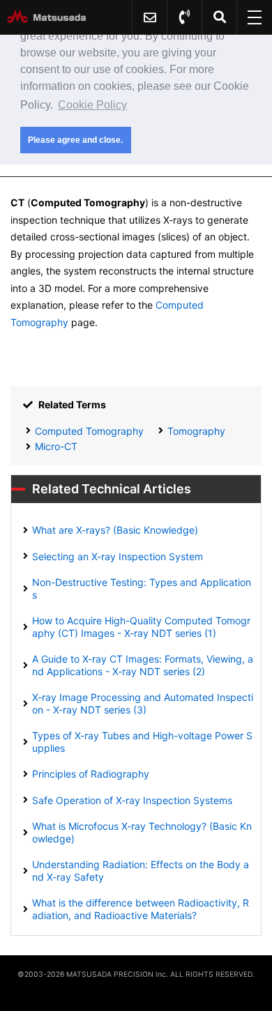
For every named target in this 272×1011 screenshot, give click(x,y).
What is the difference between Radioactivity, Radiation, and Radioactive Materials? (140, 909)
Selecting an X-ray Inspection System (117, 556)
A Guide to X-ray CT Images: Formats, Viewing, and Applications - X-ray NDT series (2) (142, 665)
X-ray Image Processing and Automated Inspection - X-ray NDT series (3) (142, 703)
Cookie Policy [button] (92, 105)
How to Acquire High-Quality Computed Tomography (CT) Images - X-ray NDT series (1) (141, 627)
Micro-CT (56, 446)
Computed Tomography (89, 431)
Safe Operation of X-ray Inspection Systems (132, 800)
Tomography (196, 431)
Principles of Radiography (90, 774)
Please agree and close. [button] (75, 139)
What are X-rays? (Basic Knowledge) (115, 530)
